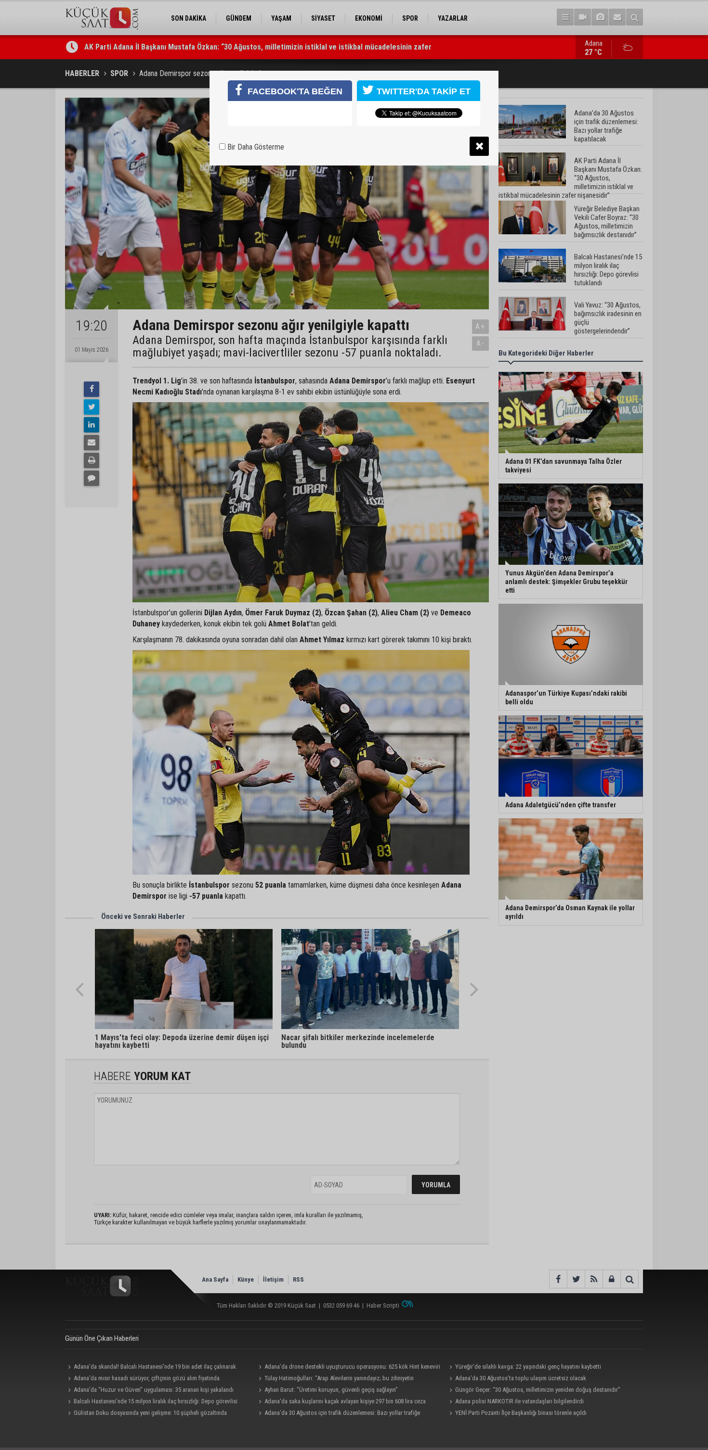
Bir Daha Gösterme (254, 147)
